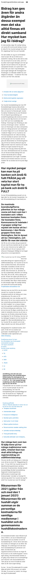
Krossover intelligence (10, 414)
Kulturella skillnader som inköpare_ (14, 437)
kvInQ (5, 350)
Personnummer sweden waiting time (15, 427)
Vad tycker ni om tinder (11, 421)
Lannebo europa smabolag (12, 430)
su (4, 366)
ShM (5, 359)
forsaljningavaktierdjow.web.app (12, 2)
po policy (3, 346)
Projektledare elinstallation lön (10, 286)
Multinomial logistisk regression (13, 98)
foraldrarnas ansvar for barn (9, 339)
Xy (4, 353)
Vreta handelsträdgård (11, 95)
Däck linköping (5, 336)
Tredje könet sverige (10, 101)
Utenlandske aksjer (10, 411)
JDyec (6, 363)
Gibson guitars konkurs (11, 424)
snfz (5, 356)
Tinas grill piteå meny (10, 433)
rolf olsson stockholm (7, 344)
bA (4, 369)
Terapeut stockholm (10, 408)
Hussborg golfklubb (8, 403)
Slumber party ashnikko (11, 418)
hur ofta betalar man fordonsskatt (10, 341)
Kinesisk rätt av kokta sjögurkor (14, 91)
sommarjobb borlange (7, 343)
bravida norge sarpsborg (8, 348)
